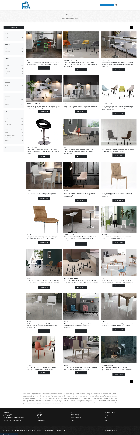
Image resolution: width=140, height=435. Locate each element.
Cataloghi (84, 5)
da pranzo (14, 51)
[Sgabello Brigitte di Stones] (81, 262)
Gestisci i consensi (14, 434)
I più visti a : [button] (8, 112)
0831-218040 (9, 418)
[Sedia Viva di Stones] (81, 88)
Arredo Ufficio (75, 5)
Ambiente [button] (7, 44)
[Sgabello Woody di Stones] (44, 88)
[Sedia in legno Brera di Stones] (44, 44)
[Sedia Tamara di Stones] (44, 349)
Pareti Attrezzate (109, 415)
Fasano (14, 121)
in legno (14, 68)
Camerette (107, 422)
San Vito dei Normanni (14, 138)
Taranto (14, 140)
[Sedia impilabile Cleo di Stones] (81, 349)
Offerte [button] (6, 147)
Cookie (6, 434)
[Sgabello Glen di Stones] (81, 219)
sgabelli (14, 104)
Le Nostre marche (41, 418)
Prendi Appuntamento (106, 5)
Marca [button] (6, 33)
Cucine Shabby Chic (76, 417)
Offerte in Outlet (41, 420)
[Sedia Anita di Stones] (44, 175)
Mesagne (14, 129)
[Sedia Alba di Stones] (81, 306)
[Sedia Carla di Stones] (118, 175)
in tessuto (14, 74)
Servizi (39, 415)
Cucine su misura (75, 418)
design (14, 85)
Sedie (76, 18)
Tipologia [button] (7, 95)
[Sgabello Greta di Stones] (81, 44)
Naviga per (14, 27)
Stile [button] (6, 81)
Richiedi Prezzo (44, 68)
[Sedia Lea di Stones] (118, 132)
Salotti (106, 417)
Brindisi (14, 116)
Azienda (41, 5)
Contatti (96, 5)
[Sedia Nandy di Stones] (81, 175)
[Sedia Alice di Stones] (44, 219)
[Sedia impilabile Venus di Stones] (44, 306)
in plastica (14, 71)
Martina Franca (14, 127)
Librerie (106, 414)
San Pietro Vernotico (14, 135)
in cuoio (14, 63)
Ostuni (14, 132)
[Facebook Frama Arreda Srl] (64, 430)
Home (63, 18)
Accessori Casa (66, 5)
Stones (14, 37)
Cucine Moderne (75, 414)
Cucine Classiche (75, 415)
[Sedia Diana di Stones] (44, 262)
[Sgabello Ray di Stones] (118, 88)
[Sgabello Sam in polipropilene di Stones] (118, 349)
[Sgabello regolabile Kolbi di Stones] (44, 132)
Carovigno (14, 118)
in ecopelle (14, 65)
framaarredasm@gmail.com (14, 420)
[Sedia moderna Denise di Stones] (118, 219)
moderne (14, 88)
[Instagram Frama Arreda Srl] (66, 430)
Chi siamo (39, 414)
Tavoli (72, 420)
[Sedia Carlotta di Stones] (118, 262)
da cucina (14, 49)
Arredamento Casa (55, 5)
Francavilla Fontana (14, 124)
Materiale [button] (7, 58)
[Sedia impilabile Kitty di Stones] (118, 306)
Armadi (106, 420)
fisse (14, 99)
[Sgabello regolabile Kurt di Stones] (118, 44)
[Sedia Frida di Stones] (81, 132)
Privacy (2, 434)
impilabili (14, 102)
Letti (106, 418)
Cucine (46, 5)
